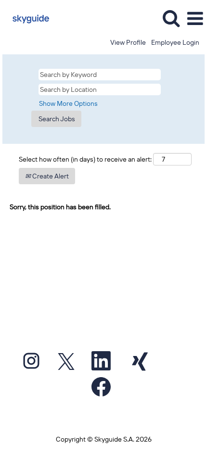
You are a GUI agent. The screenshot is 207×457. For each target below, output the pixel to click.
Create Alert (50, 176)
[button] (195, 18)
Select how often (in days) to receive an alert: (85, 159)
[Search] (171, 18)
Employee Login (175, 42)
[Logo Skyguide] (27, 18)
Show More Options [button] (68, 103)
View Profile (128, 42)
